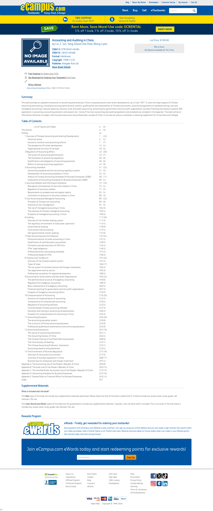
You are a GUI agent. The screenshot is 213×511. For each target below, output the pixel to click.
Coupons (91, 483)
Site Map (134, 486)
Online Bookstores (137, 492)
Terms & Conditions (138, 489)
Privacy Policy (135, 480)
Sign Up (131, 457)
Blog (127, 2)
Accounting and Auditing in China (38, 88)
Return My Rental (138, 2)
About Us (69, 474)
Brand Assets (71, 486)
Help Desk (113, 477)
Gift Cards (113, 474)
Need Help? (95, 503)
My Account (183, 2)
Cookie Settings (136, 483)
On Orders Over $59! (43, 73)
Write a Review (34, 84)
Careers (90, 477)
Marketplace (153, 2)
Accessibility (70, 477)
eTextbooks (158, 10)
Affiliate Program (73, 480)
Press (132, 474)
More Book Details (61, 67)
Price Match (135, 477)
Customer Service (168, 2)
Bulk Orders (92, 474)
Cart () (194, 2)
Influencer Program (74, 483)
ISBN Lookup (114, 480)
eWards (90, 486)
